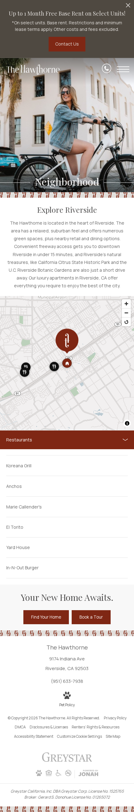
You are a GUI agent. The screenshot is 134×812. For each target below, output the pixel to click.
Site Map (113, 736)
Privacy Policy (115, 718)
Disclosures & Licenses (49, 727)
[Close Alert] (128, 7)
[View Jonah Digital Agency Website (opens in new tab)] (88, 774)
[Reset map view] (126, 321)
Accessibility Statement (33, 736)
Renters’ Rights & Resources (95, 727)
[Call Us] (106, 69)
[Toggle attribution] (127, 423)
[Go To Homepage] (33, 69)
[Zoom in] (126, 303)
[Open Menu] (123, 69)
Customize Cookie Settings (79, 736)
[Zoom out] (126, 312)
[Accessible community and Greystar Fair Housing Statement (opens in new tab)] (58, 774)
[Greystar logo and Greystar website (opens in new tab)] (67, 760)
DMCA (20, 727)
